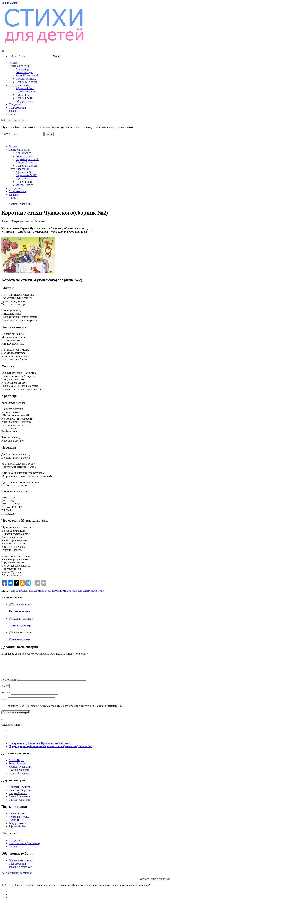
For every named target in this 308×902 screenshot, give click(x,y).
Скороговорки (17, 107)
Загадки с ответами (20, 866)
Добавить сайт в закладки (154, 878)
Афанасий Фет (25, 88)
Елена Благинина (19, 796)
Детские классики (19, 65)
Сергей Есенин (25, 97)
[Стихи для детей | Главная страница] (44, 43)
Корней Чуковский (27, 75)
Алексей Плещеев (19, 786)
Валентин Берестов (20, 790)
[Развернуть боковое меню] (2, 719)
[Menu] (2, 51)
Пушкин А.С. (24, 94)
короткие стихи (42, 590)
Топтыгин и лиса (19, 611)
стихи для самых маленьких (87, 590)
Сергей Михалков (26, 81)
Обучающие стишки (21, 860)
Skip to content (9, 2)
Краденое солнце (19, 639)
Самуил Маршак (26, 78)
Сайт (4, 699)
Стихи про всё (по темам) (24, 843)
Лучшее (13, 846)
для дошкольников (22, 590)
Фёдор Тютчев (24, 101)
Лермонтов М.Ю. (26, 91)
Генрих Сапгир (18, 793)
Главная (13, 62)
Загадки (13, 110)
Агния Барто (23, 69)
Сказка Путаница (20, 625)
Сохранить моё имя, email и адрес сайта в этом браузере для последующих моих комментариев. (64, 705)
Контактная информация (16, 872)
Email (5, 692)
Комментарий (9, 679)
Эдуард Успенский (20, 799)
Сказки (13, 113)
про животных (61, 590)
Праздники (15, 104)
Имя (5, 685)
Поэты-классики (19, 85)
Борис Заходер (24, 72)
